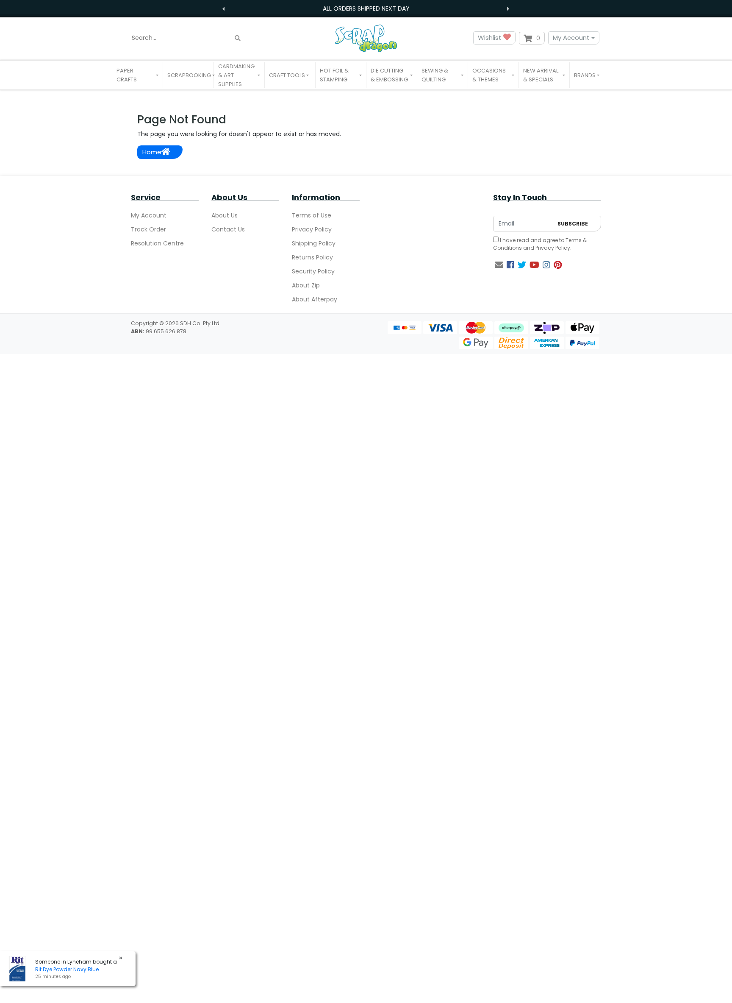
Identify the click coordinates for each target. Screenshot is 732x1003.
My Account (571, 37)
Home (151, 152)
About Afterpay (314, 299)
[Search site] (237, 38)
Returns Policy (312, 257)
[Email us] (499, 264)
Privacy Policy (312, 229)
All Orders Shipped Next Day (366, 8)
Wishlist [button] (490, 37)
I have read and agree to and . (540, 244)
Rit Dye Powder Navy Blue (67, 969)
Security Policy (313, 271)
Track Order (148, 229)
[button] (137, 75)
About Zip (306, 285)
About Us (224, 215)
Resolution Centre (157, 243)
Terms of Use (311, 215)
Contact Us (228, 229)
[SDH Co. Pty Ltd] (366, 38)
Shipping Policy (314, 243)
